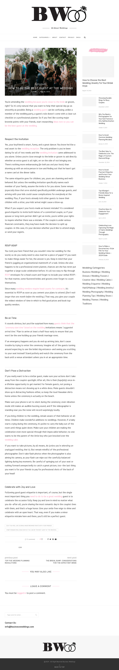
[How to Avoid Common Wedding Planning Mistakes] (89, 138)
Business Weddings (91, 271)
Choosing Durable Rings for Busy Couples (105, 100)
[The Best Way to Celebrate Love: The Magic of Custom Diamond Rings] (89, 155)
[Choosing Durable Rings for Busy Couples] (89, 101)
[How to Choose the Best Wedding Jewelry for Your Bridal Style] (98, 66)
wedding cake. (11, 439)
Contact (62, 37)
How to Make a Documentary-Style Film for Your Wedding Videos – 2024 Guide (106, 250)
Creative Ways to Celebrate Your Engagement (105, 211)
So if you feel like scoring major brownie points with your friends (29, 525)
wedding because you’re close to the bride (45, 101)
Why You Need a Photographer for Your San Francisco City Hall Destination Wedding (106, 118)
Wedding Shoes (104, 295)
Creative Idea (88, 279)
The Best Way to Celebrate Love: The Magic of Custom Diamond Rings (106, 154)
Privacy (71, 37)
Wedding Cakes (104, 279)
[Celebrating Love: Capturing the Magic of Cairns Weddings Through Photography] (89, 229)
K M (35, 92)
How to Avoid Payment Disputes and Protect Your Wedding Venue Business (106, 174)
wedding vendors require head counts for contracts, (40, 288)
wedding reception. (30, 148)
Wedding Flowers (99, 275)
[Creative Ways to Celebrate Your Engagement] (89, 212)
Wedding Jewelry (105, 287)
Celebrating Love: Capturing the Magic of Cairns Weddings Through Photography (106, 230)
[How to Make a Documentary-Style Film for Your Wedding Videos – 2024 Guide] (89, 249)
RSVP (7, 274)
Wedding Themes (90, 299)
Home (35, 37)
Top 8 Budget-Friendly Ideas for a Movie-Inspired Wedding (106, 194)
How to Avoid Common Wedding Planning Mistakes (105, 137)
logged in (21, 593)
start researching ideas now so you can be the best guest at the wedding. (31, 530)
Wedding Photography (92, 291)
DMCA (78, 37)
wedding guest (40, 109)
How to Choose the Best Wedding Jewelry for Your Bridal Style (97, 83)
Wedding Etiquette (41, 84)
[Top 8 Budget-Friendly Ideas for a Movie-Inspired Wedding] (89, 194)
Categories (44, 37)
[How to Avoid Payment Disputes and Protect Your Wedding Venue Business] (89, 173)
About (54, 37)
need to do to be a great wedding (46, 496)
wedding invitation (48, 152)
